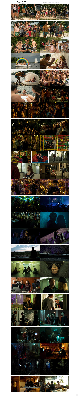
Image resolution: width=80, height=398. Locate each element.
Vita (48, 2)
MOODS (46, 2)
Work (44, 2)
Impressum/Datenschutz (55, 2)
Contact (50, 2)
